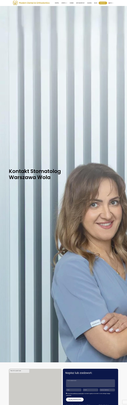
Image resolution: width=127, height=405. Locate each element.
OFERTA (63, 3)
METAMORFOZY (80, 3)
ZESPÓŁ (57, 3)
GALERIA (89, 3)
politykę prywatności (78, 393)
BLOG (95, 3)
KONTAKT (103, 3)
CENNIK (72, 3)
